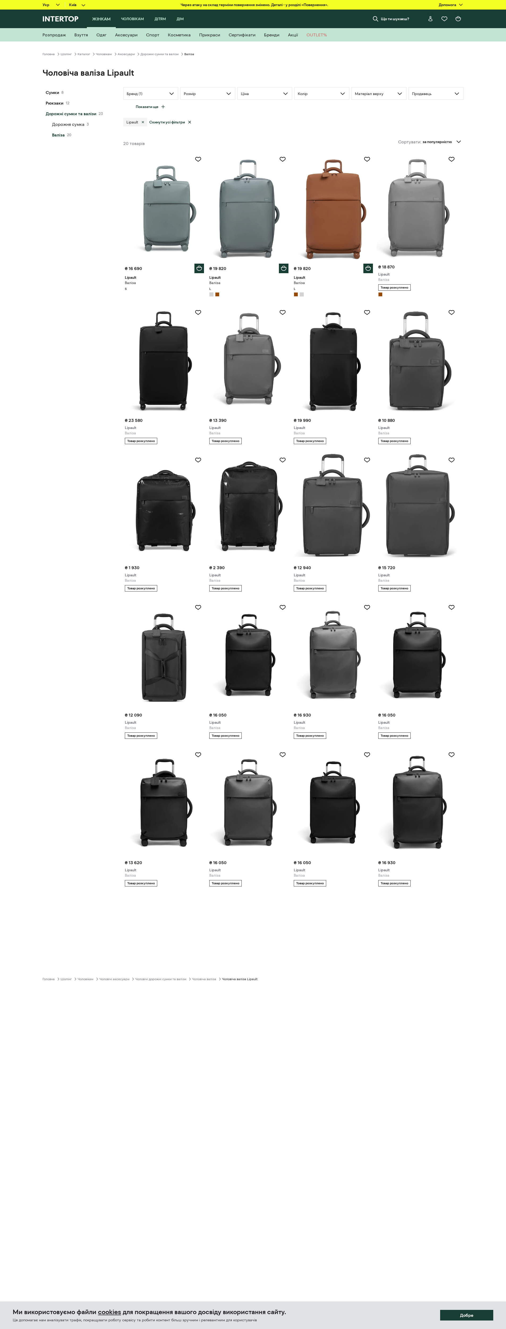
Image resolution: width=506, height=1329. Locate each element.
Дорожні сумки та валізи (159, 54)
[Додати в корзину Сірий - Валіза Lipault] (199, 268)
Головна (48, 54)
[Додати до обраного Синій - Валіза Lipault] (451, 607)
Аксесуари (126, 54)
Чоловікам (104, 54)
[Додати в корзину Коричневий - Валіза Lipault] (368, 268)
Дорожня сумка (68, 124)
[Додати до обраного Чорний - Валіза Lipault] (198, 312)
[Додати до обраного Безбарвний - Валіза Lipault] (198, 460)
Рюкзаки (54, 103)
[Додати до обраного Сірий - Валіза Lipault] (198, 159)
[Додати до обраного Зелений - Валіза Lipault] (198, 607)
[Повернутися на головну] (60, 19)
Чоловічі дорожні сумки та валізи (160, 979)
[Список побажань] (444, 19)
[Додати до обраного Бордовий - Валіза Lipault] (282, 607)
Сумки (52, 92)
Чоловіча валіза (204, 979)
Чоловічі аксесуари (114, 979)
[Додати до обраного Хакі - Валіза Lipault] (451, 312)
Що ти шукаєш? (395, 19)
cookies (109, 1312)
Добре (466, 1315)
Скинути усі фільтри (167, 122)
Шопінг (66, 54)
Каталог (84, 54)
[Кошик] (458, 19)
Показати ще (147, 107)
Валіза (58, 135)
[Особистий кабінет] (430, 19)
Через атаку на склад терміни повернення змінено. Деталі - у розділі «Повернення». (254, 5)
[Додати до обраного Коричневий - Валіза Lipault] (367, 159)
